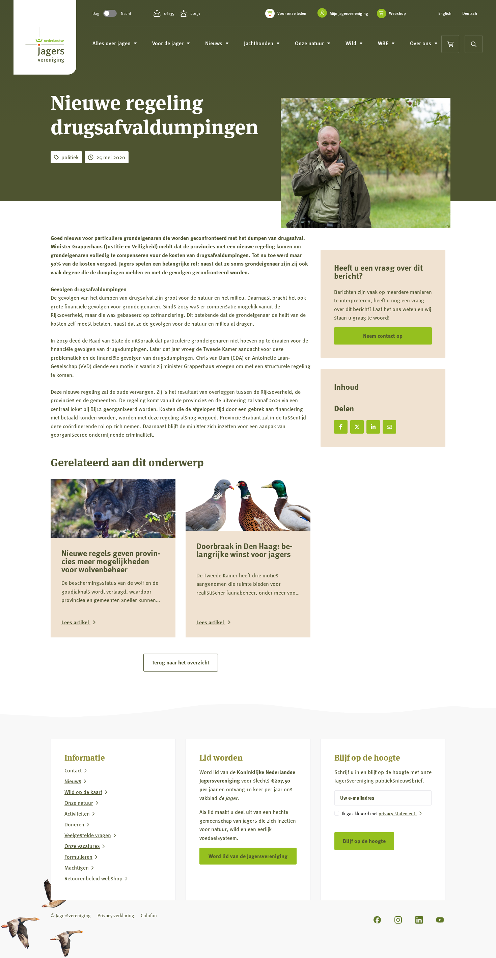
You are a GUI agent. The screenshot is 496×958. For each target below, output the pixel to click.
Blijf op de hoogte (364, 841)
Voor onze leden (291, 13)
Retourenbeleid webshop (93, 878)
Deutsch (469, 13)
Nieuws (72, 781)
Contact (73, 770)
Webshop (397, 13)
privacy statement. (398, 813)
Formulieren (78, 856)
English (444, 13)
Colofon (149, 915)
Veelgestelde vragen (87, 835)
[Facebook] (377, 919)
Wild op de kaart (83, 792)
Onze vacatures (82, 846)
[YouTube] (440, 919)
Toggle (110, 13)
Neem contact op (383, 335)
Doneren (74, 824)
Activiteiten (77, 813)
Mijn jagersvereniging (349, 13)
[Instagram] (398, 919)
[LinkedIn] (419, 919)
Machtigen (76, 867)
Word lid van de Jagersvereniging (248, 856)
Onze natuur (78, 802)
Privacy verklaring (116, 915)
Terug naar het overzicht (181, 662)
